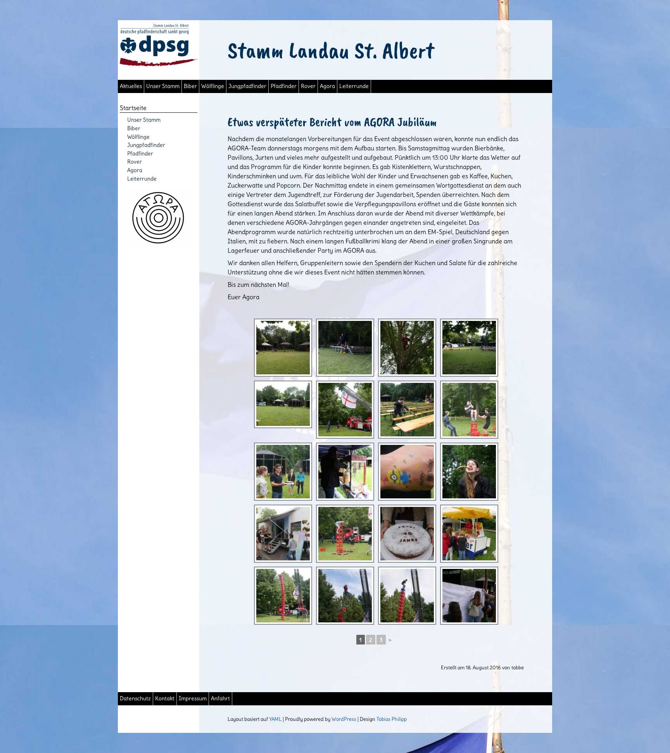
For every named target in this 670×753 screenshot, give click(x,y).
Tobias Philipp (391, 719)
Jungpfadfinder (247, 86)
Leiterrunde (354, 86)
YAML (275, 719)
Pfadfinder (284, 86)
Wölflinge (212, 86)
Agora (327, 86)
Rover (308, 86)
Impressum (193, 698)
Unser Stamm (163, 86)
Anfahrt (220, 698)
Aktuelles (131, 86)
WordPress (344, 719)
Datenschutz (135, 698)
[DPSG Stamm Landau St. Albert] (158, 64)
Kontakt (164, 698)
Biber (190, 86)
